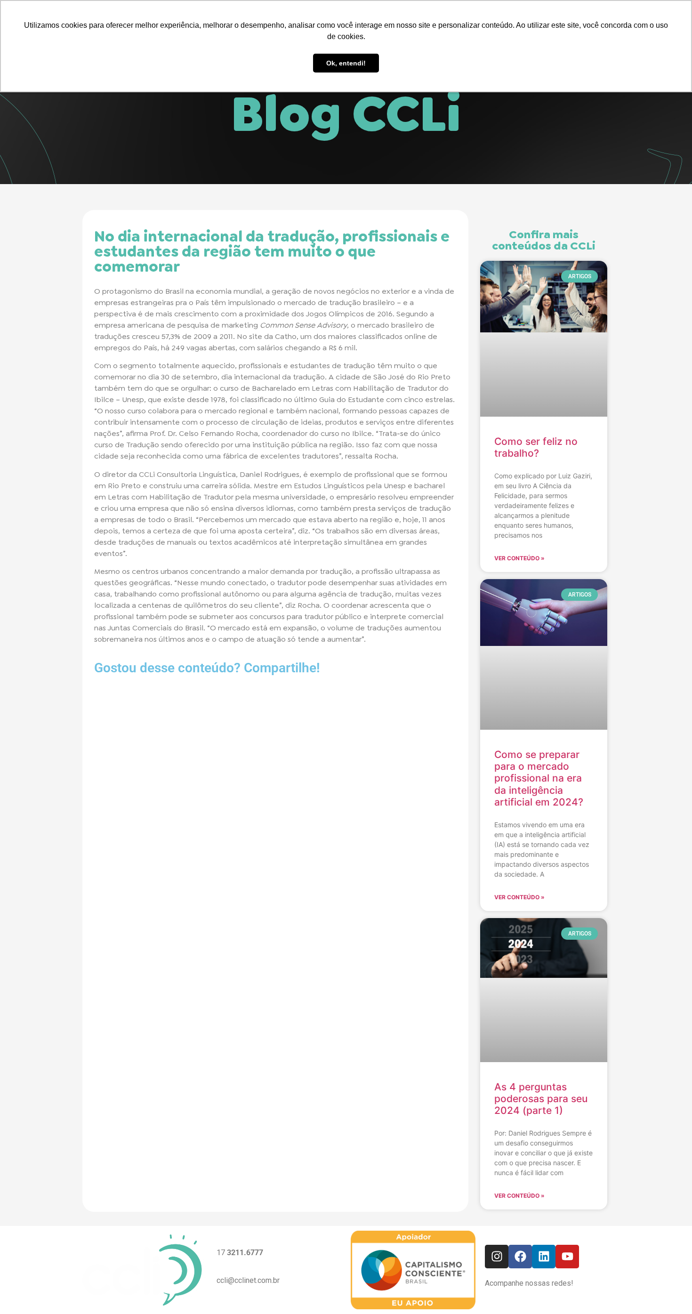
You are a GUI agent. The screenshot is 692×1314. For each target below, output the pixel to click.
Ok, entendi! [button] (346, 63)
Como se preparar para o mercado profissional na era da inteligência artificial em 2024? (538, 778)
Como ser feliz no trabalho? (536, 447)
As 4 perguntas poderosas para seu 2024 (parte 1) (540, 1098)
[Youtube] (567, 1256)
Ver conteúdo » (519, 558)
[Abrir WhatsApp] (668, 1290)
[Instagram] (496, 1256)
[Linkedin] (543, 1256)
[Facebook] (520, 1256)
